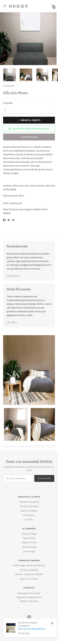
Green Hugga (29, 551)
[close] (52, 623)
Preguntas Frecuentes (29, 501)
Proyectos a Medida (29, 569)
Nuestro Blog (29, 538)
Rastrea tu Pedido (29, 510)
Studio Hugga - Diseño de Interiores (29, 565)
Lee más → (12, 322)
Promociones (29, 515)
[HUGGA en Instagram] (29, 617)
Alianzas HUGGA (29, 547)
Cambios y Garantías (29, 506)
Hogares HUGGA (29, 542)
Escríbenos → (13, 275)
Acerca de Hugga (29, 533)
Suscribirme (44, 478)
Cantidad (8, 103)
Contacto (29, 519)
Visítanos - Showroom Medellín (29, 574)
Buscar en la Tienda (29, 578)
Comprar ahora (29, 137)
